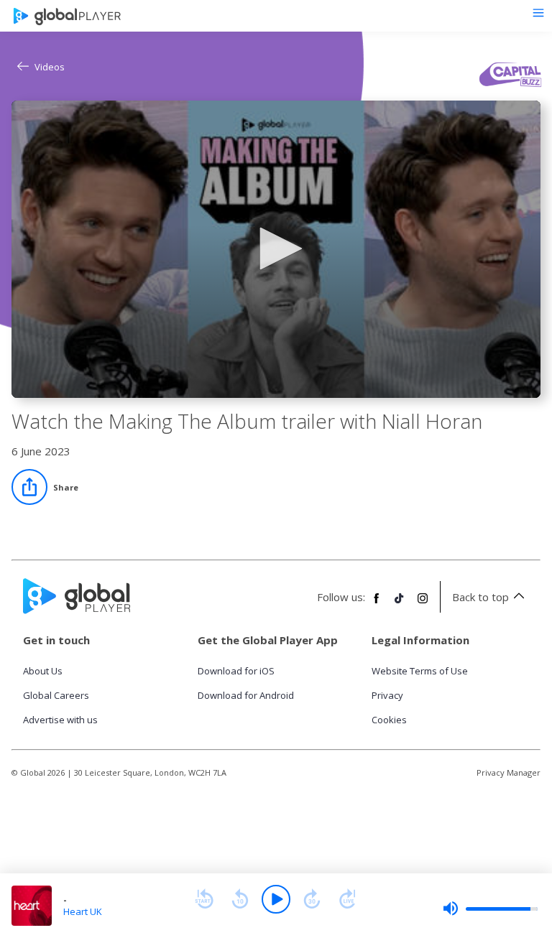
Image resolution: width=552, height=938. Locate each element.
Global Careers (56, 695)
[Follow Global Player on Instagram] (423, 604)
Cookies (389, 719)
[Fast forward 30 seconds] (312, 899)
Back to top (480, 597)
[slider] (490, 908)
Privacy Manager (508, 772)
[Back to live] (348, 899)
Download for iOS (236, 670)
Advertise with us (60, 719)
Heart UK (82, 911)
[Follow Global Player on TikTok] (400, 604)
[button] (276, 248)
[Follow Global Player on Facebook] (377, 604)
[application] (276, 249)
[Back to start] (204, 899)
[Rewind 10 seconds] (240, 899)
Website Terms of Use (420, 670)
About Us (43, 670)
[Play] (276, 899)
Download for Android (246, 695)
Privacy (387, 695)
